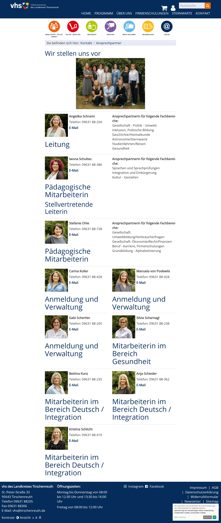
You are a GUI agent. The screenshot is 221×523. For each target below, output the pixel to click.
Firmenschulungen (152, 13)
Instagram (136, 486)
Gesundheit (91, 34)
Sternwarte (182, 13)
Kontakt (203, 13)
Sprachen (110, 34)
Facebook (157, 486)
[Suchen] (208, 6)
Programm (104, 13)
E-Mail (73, 127)
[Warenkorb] (164, 8)
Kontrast (9, 517)
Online (167, 34)
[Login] (173, 8)
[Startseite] (34, 4)
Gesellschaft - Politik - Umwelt (54, 35)
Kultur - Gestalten (73, 34)
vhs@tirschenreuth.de (29, 510)
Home (86, 13)
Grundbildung (148, 34)
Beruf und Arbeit (129, 34)
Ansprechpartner (108, 43)
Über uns (124, 13)
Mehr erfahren (180, 517)
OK (214, 517)
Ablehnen (207, 517)
